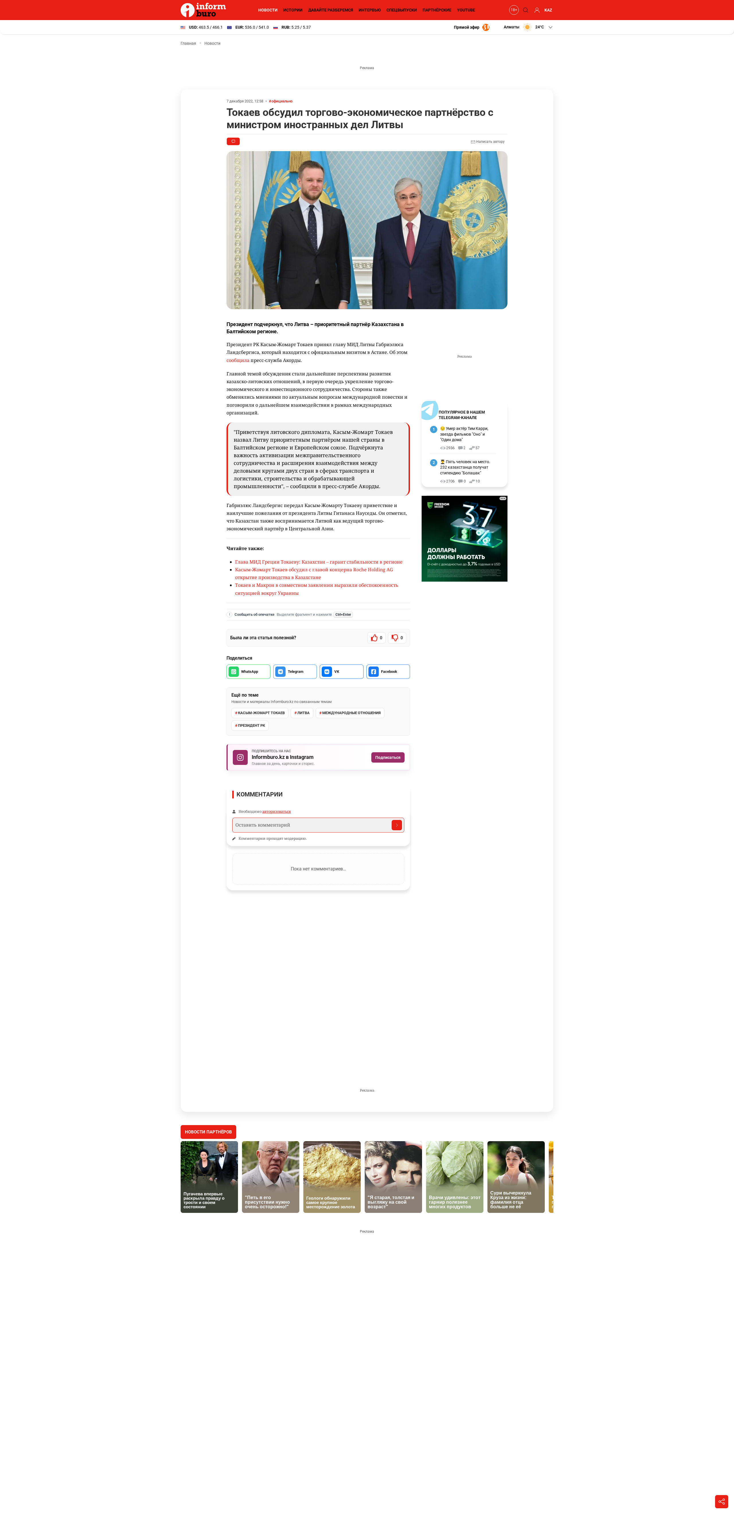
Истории (292, 10)
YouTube (466, 10)
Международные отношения (351, 713)
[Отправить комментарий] (397, 825)
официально (282, 101)
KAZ (548, 10)
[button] (528, 27)
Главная (188, 43)
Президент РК (251, 725)
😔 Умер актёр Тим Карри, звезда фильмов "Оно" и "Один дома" (464, 434)
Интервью (370, 10)
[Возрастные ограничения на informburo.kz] (513, 10)
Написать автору (490, 142)
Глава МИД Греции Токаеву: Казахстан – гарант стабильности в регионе (319, 562)
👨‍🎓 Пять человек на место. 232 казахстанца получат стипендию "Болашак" (465, 467)
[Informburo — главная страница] (205, 10)
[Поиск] (524, 10)
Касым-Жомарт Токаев (261, 713)
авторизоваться (276, 811)
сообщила (238, 360)
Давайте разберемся (330, 10)
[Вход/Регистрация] (536, 10)
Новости (268, 10)
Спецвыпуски (401, 10)
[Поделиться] (721, 1501)
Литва (303, 713)
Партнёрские (437, 10)
